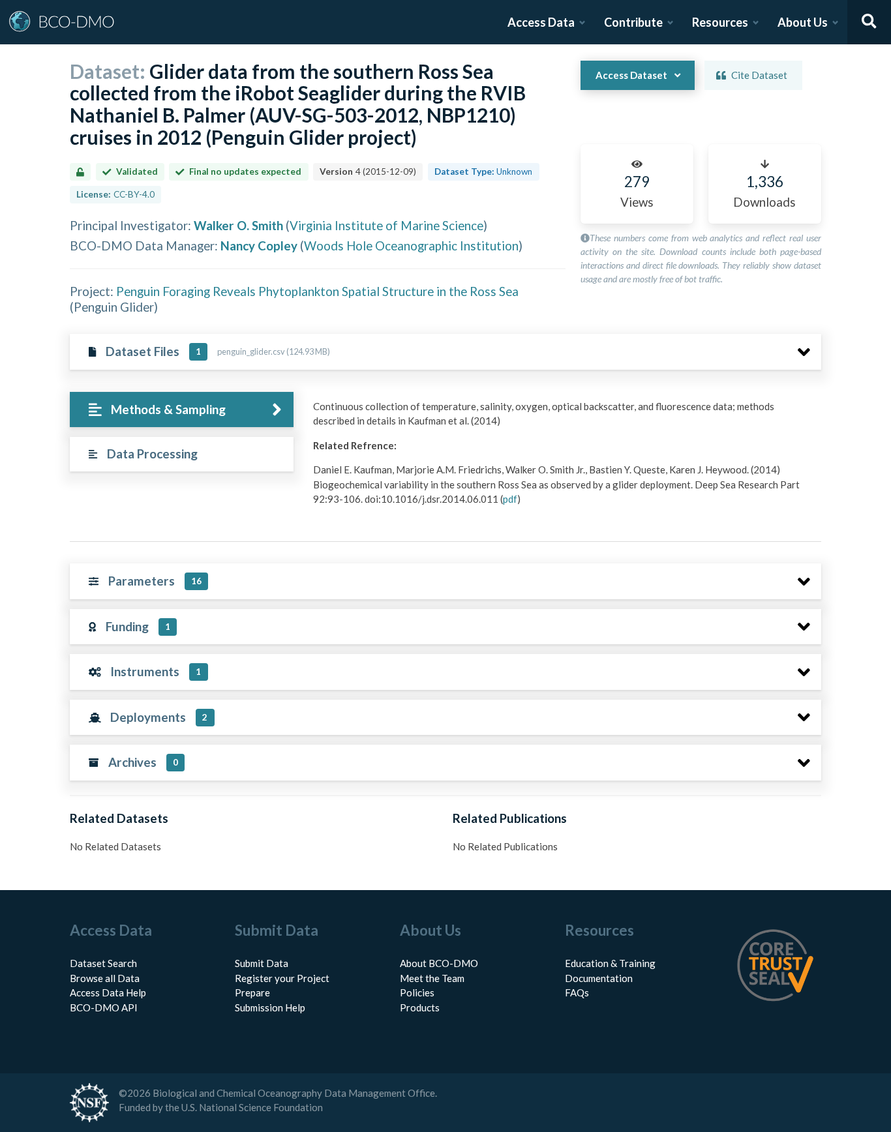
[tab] (182, 410)
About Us (803, 22)
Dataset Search (103, 963)
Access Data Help (108, 992)
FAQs (577, 992)
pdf (510, 499)
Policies (417, 992)
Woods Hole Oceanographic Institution (411, 245)
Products (420, 1007)
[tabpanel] (563, 457)
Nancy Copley (258, 245)
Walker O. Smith (238, 225)
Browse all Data (105, 978)
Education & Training (610, 963)
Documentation (599, 978)
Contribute (633, 22)
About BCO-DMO (439, 963)
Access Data (541, 22)
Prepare (252, 992)
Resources (720, 22)
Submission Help (270, 1007)
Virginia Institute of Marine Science (386, 225)
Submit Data (261, 963)
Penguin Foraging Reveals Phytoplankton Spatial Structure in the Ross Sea (317, 291)
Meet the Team (432, 978)
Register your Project (282, 978)
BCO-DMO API (104, 1007)
